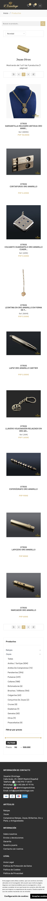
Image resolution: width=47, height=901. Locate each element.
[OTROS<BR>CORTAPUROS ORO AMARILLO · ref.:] (23, 162)
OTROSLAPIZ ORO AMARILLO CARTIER (23, 367)
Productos (11, 641)
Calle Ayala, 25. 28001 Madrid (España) (20, 779)
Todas (10, 659)
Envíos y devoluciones (13, 838)
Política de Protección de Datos (17, 866)
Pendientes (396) (15, 672)
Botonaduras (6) (15, 686)
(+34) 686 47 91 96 (25, 785)
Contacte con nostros (13, 849)
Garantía (7, 841)
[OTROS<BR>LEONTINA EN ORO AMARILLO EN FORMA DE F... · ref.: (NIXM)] (23, 283)
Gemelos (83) (14, 713)
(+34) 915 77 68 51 (23, 782)
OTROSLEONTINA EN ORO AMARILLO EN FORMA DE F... (23, 307)
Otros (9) (12, 718)
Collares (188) (14, 681)
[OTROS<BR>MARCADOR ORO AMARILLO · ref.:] (23, 585)
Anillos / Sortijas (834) (18, 663)
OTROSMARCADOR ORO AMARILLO (23, 609)
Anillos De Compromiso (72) (20, 668)
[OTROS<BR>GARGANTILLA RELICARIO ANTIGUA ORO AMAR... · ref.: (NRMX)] (23, 101)
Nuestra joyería (10, 845)
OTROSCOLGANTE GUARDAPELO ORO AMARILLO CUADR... (24, 247)
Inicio (5, 13)
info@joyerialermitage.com (21, 791)
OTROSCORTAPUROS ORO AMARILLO (23, 185)
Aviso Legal (8, 862)
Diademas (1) (13, 709)
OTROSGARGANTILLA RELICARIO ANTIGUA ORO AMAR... (23, 126)
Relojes (9, 650)
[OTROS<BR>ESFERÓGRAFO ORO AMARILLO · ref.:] (23, 464)
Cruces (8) (12, 704)
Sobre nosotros (10, 834)
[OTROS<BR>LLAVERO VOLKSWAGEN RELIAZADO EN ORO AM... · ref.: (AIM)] (23, 404)
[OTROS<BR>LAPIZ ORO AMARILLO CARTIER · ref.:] (23, 343)
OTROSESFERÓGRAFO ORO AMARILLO (23, 488)
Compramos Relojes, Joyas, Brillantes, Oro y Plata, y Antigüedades (23, 819)
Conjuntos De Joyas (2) (18, 700)
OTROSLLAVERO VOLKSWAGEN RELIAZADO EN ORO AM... (23, 428)
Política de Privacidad (13, 873)
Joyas (6, 814)
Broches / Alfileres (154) (18, 691)
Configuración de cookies (16, 896)
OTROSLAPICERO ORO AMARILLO (23, 548)
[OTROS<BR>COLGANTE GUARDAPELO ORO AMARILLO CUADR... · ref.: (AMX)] (23, 222)
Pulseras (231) (14, 677)
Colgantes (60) (14, 695)
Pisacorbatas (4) (15, 722)
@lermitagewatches (26, 788)
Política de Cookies (11, 870)
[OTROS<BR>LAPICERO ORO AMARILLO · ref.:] (23, 525)
